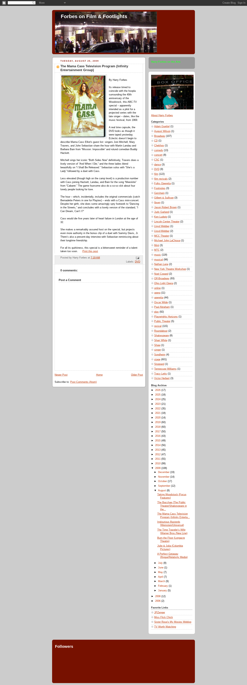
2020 (158, 417)
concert (158, 155)
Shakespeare (161, 335)
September (164, 486)
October (163, 481)
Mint (156, 245)
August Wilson (162, 131)
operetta (158, 297)
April (161, 577)
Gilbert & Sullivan (164, 197)
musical (158, 259)
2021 (158, 413)
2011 (158, 459)
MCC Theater (161, 236)
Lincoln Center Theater (166, 221)
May (161, 572)
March (162, 581)
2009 (158, 468)
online (157, 288)
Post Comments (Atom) (83, 382)
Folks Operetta (162, 183)
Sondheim (159, 354)
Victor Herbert (162, 378)
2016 (158, 436)
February (163, 586)
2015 (158, 440)
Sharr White (160, 340)
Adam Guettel (162, 126)
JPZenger (159, 612)
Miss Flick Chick (163, 617)
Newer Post (61, 375)
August (162, 490)
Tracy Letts (160, 373)
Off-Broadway (161, 278)
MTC (157, 250)
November (164, 476)
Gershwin (159, 193)
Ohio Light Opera (163, 283)
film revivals (161, 179)
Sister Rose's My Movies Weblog (172, 622)
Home (99, 375)
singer (157, 349)
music (157, 254)
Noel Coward (161, 274)
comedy (158, 150)
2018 (158, 427)
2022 (158, 408)
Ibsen (157, 202)
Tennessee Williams (165, 369)
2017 (158, 431)
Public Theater (162, 321)
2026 (158, 390)
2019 (158, 422)
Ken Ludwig (160, 216)
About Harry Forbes (162, 115)
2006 (158, 601)
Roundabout (160, 331)
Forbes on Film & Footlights (94, 16)
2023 (158, 404)
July (160, 563)
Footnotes (159, 188)
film (156, 174)
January (163, 590)
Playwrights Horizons (166, 316)
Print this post (90, 251)
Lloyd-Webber (161, 231)
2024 (158, 399)
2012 (158, 454)
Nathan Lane (161, 264)
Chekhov (159, 145)
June (161, 567)
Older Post (137, 375)
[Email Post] (137, 258)
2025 (158, 394)
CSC (156, 159)
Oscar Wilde (161, 302)
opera (157, 292)
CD (156, 140)
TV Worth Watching (165, 626)
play (156, 312)
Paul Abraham (162, 307)
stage (157, 359)
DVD (137, 261)
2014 (158, 445)
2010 (158, 463)
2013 (158, 450)
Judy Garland (161, 212)
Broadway (159, 136)
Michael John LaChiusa (167, 240)
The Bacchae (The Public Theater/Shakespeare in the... (172, 506)
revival (158, 326)
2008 (158, 596)
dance (157, 164)
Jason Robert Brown (165, 207)
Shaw (157, 345)
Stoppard (159, 364)
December (164, 472)
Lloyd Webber (161, 226)
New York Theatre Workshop (170, 269)
